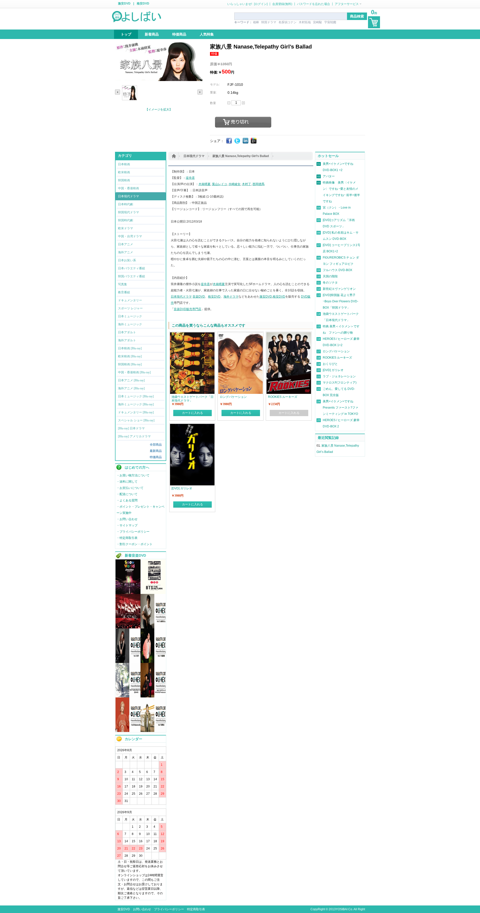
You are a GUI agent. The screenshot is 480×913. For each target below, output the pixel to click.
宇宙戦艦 (330, 22)
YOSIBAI (342, 909)
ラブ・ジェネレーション (339, 376)
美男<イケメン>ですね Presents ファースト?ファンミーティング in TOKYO (340, 408)
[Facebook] (229, 141)
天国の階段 (330, 276)
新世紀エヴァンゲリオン (339, 289)
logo (137, 16)
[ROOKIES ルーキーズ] (288, 334)
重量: (213, 92)
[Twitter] (237, 141)
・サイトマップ (127, 525)
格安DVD (143, 3)
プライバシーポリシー (169, 909)
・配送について (127, 494)
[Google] (254, 141)
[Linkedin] (245, 141)
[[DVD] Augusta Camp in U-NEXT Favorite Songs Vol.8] (128, 731)
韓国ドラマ (268, 22)
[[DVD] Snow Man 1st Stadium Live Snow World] (128, 593)
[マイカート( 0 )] (374, 22)
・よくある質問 (127, 500)
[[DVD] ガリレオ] (192, 426)
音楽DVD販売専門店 (187, 309)
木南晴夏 (204, 184)
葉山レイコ (219, 184)
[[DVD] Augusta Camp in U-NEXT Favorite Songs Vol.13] (153, 627)
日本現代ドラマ (194, 156)
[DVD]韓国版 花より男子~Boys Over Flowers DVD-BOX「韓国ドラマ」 (340, 301)
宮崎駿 (317, 22)
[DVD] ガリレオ (333, 370)
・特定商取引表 (127, 538)
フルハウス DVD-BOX (337, 270)
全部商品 (156, 444)
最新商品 (156, 451)
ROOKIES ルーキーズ (337, 357)
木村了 (246, 184)
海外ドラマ (231, 296)
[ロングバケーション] (240, 334)
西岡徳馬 (258, 184)
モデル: (215, 84)
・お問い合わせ (127, 519)
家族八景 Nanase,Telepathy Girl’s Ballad (240, 156)
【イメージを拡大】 (158, 109)
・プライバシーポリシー (133, 531)
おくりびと (330, 364)
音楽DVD (198, 296)
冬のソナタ (330, 282)
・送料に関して (127, 481)
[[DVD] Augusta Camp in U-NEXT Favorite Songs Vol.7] (153, 731)
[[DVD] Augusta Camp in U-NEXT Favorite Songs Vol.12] (128, 662)
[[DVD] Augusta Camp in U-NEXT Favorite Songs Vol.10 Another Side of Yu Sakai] (128, 696)
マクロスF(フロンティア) (339, 382)
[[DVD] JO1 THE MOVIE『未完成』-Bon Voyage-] (128, 627)
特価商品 (156, 457)
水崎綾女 (234, 184)
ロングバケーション (336, 351)
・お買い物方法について (133, 475)
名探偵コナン (287, 22)
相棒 (256, 22)
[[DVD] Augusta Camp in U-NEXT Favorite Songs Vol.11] (153, 662)
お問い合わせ (142, 909)
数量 (213, 103)
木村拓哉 (305, 22)
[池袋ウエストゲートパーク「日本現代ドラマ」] (192, 334)
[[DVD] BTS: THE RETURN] (153, 593)
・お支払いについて (130, 488)
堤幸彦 (190, 178)
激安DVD (124, 3)
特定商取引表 (196, 909)
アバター (329, 176)
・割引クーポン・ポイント (134, 544)
